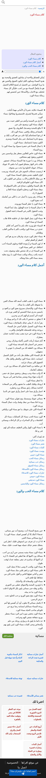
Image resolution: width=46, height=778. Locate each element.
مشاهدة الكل (8, 636)
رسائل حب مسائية (36, 462)
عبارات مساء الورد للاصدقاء (33, 473)
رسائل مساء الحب (36, 458)
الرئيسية (41, 8)
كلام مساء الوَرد (34, 59)
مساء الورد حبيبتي (37, 476)
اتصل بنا (22, 767)
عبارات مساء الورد (36, 440)
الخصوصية (12, 762)
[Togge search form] (3, 2)
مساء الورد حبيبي (37, 455)
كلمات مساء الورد (37, 447)
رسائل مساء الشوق (36, 465)
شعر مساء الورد (37, 444)
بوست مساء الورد (37, 451)
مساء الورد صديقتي (36, 480)
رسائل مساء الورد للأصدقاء (33, 469)
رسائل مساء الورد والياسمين (32, 483)
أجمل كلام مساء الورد (32, 62)
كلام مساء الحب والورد (31, 66)
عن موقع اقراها (30, 762)
